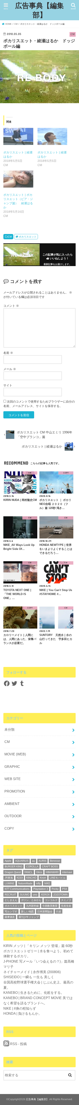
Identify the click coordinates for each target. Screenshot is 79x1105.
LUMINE (9, 883)
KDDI (20, 877)
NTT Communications (17, 888)
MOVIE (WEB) (15, 754)
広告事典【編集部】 (39, 10)
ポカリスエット (27, 236)
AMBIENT (12, 804)
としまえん (11, 900)
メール (9, 369)
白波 (58, 911)
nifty (38, 883)
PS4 (64, 888)
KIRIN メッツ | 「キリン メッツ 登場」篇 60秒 (38, 946)
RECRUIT (10, 894)
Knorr (43, 877)
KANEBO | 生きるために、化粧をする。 (33, 992)
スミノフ (66, 900)
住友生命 (66, 905)
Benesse (55, 860)
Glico (39, 872)
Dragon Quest (13, 872)
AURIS (42, 860)
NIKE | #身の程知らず (19, 1008)
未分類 (9, 729)
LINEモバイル (58, 877)
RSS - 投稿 (18, 1044)
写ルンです (11, 911)
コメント (11, 305)
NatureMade (25, 883)
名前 (8, 352)
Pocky (55, 888)
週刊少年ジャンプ (29, 917)
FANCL (28, 872)
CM (10, 236)
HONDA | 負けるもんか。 (22, 1013)
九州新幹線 (32, 905)
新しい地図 (27, 911)
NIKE (47, 883)
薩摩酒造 (10, 917)
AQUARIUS (21, 860)
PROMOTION (14, 791)
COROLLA (32, 866)
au (33, 860)
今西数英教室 (50, 905)
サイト (7, 385)
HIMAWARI (52, 872)
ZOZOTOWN (60, 894)
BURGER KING (13, 866)
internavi (67, 872)
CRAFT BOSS (50, 866)
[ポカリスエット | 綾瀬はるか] (18, 136)
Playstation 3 (40, 888)
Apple (8, 860)
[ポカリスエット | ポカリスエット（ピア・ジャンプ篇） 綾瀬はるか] (18, 179)
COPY (9, 828)
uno (35, 894)
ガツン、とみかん (31, 900)
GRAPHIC (12, 766)
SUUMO (24, 894)
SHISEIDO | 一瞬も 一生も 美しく (28, 977)
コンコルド (51, 900)
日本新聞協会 (44, 911)
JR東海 (9, 877)
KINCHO (31, 877)
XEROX (45, 894)
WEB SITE (12, 779)
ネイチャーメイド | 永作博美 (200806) (32, 972)
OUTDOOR (13, 816)
